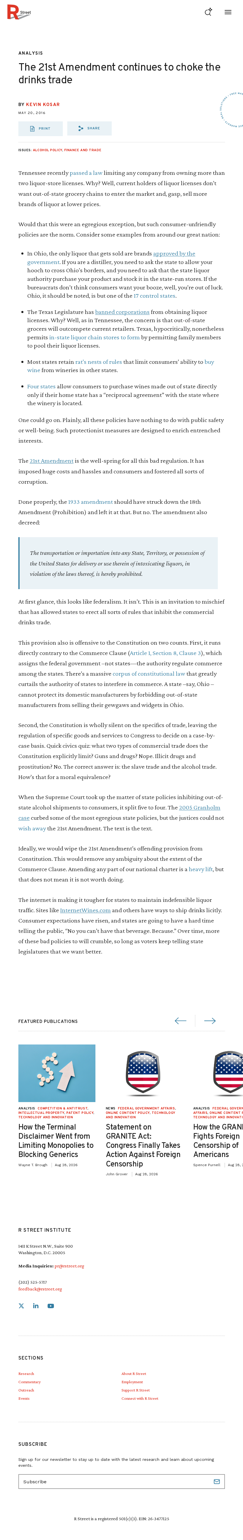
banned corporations (122, 311)
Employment (132, 1381)
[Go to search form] (208, 11)
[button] (89, 128)
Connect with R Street (140, 1398)
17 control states (154, 295)
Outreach (26, 1390)
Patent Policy (79, 1113)
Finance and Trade (82, 150)
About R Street (134, 1373)
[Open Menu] (228, 11)
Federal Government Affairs (146, 1108)
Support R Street (136, 1390)
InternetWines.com (85, 910)
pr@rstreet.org (69, 1265)
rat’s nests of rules (98, 361)
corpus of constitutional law (149, 673)
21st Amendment (51, 460)
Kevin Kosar (43, 105)
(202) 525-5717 (32, 1282)
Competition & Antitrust (62, 1108)
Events (24, 1398)
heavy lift (201, 869)
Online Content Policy (128, 1113)
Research (26, 1373)
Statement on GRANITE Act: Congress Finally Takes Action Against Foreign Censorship (143, 1146)
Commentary (29, 1381)
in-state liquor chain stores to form (94, 337)
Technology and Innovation (45, 1117)
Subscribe (217, 1481)
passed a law (86, 172)
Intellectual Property (41, 1113)
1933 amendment (90, 501)
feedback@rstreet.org (40, 1288)
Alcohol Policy (47, 150)
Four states (41, 386)
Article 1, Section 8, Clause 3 (165, 652)
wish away (32, 828)
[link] (21, 1306)
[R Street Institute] (19, 11)
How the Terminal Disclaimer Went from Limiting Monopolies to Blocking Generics (56, 1141)
